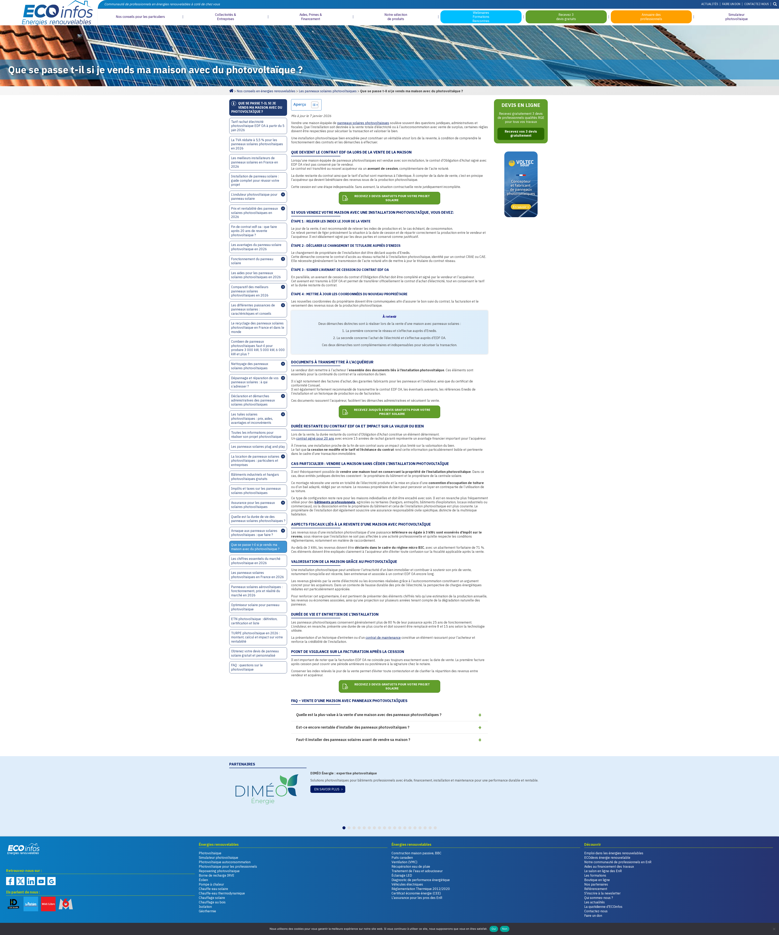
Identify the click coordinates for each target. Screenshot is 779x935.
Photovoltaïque (210, 853)
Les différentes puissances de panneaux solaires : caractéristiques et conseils (253, 309)
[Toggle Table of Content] (312, 104)
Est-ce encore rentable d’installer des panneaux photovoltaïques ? (352, 727)
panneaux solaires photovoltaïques (363, 123)
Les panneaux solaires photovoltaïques (328, 91)
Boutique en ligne (597, 880)
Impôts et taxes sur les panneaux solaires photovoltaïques (256, 490)
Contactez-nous (756, 4)
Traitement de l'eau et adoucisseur (417, 871)
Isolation (205, 907)
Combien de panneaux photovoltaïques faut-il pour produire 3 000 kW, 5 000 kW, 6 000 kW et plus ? (258, 347)
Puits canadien (402, 858)
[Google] (51, 881)
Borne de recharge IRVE (216, 875)
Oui (494, 928)
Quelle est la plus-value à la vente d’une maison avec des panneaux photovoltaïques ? (368, 714)
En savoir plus (326, 789)
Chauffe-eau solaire (213, 889)
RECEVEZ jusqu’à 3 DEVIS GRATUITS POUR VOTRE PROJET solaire (392, 412)
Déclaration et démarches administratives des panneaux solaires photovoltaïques (253, 400)
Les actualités (594, 902)
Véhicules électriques (407, 884)
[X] (20, 881)
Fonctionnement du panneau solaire (252, 261)
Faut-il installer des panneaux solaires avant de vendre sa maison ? (353, 739)
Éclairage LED (402, 875)
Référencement (595, 889)
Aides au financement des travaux (609, 866)
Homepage (231, 90)
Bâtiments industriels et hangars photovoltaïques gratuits (255, 476)
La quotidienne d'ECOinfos (603, 907)
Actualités (709, 4)
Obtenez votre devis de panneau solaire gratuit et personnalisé (255, 653)
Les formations (595, 875)
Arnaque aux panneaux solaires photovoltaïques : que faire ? (254, 533)
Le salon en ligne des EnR (603, 871)
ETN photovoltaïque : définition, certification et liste (254, 621)
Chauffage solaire (212, 898)
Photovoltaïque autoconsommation (225, 862)
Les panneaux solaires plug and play (258, 446)
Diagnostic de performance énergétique (421, 880)
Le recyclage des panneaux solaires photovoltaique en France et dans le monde (257, 327)
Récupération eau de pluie (411, 866)
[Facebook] (10, 881)
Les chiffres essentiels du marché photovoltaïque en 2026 (255, 561)
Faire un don (731, 4)
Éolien (203, 880)
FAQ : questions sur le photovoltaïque (247, 667)
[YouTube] (41, 881)
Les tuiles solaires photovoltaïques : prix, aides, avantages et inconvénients (252, 418)
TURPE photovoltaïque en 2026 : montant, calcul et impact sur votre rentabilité (257, 637)
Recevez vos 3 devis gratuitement (521, 133)
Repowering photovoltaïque (219, 871)
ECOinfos (48, 12)
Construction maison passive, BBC (416, 853)
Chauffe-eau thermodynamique (222, 893)
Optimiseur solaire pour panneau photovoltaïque (255, 607)
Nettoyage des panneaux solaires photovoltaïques (249, 366)
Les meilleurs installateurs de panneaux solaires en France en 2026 (254, 162)
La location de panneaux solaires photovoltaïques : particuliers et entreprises (255, 460)
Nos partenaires (596, 884)
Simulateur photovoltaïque (218, 858)
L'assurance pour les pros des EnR (417, 898)
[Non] (774, 929)
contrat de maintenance (383, 637)
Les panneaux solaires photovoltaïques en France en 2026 (257, 575)
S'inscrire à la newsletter (602, 893)
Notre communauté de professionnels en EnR (617, 862)
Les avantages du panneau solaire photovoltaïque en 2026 (256, 247)
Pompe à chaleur (211, 884)
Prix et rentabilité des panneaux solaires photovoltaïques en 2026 (254, 212)
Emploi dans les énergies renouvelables (613, 853)
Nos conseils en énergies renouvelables (266, 91)
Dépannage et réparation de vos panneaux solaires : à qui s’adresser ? (255, 382)
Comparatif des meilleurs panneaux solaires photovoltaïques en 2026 (250, 291)
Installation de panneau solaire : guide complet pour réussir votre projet (255, 180)
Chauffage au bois (212, 902)
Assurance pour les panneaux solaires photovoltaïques (253, 505)
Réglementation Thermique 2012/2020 (421, 889)
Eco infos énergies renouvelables (23, 849)
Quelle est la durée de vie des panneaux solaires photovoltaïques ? (258, 519)
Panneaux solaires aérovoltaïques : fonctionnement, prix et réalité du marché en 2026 (257, 591)
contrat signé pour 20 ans (315, 438)
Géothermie (207, 911)
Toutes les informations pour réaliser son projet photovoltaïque (256, 434)
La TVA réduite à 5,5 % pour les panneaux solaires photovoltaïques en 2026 (257, 144)
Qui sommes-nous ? (598, 898)
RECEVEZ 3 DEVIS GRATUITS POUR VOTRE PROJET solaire (392, 198)
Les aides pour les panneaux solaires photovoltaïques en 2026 (256, 275)
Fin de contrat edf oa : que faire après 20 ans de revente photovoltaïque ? (254, 231)
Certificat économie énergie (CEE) (416, 893)
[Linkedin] (31, 881)
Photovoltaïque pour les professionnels (228, 866)
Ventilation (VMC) (404, 862)
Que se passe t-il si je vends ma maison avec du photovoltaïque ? (255, 547)
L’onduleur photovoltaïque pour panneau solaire (254, 196)
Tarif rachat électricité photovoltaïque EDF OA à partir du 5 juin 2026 (257, 126)
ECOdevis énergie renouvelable (607, 858)
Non (505, 928)
